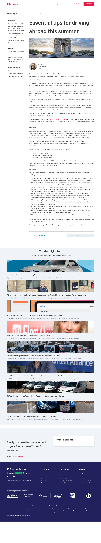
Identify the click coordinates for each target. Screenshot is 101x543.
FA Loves (43, 483)
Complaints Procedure (35, 505)
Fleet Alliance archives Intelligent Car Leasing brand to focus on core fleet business (38, 376)
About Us (43, 473)
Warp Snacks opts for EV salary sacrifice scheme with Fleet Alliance (32, 416)
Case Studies (51, 4)
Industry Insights (83, 473)
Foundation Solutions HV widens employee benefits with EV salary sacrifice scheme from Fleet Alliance (16, 27)
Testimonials (44, 479)
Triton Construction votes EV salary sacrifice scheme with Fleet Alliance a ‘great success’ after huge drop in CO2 (16, 38)
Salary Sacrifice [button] (34, 4)
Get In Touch (89, 3)
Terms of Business (80, 505)
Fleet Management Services (67, 473)
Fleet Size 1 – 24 (64, 475)
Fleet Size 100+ (63, 479)
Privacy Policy (71, 505)
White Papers (82, 477)
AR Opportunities (45, 477)
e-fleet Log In (77, 3)
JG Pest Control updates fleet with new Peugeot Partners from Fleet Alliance (35, 396)
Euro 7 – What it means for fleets (16, 53)
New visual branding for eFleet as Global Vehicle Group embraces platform (34, 315)
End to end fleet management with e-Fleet (15, 72)
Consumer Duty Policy (48, 505)
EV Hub (80, 475)
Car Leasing (63, 483)
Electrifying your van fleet (15, 76)
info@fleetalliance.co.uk (14, 480)
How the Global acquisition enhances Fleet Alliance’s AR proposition (32, 335)
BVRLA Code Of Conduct (23, 505)
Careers (43, 475)
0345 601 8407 (22, 456)
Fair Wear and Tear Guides (85, 481)
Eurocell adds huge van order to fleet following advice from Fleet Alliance (34, 355)
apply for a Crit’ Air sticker (58, 119)
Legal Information (11, 505)
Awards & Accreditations (47, 481)
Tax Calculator (82, 479)
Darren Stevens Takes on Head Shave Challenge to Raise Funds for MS (15, 59)
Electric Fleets (43, 4)
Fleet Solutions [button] (24, 4)
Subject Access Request (60, 505)
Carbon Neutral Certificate (85, 483)
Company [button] (63, 4)
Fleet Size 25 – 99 (64, 477)
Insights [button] (57, 4)
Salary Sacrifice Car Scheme (67, 481)
